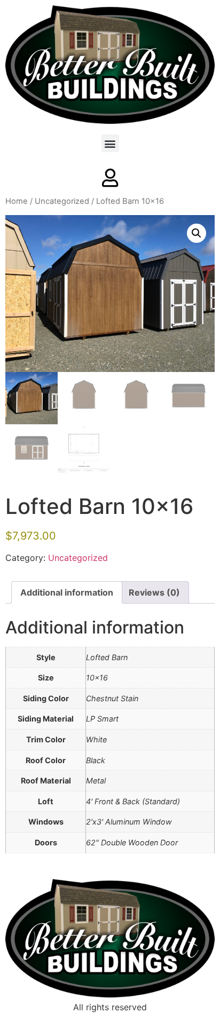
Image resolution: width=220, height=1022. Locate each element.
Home (16, 201)
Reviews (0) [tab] (154, 592)
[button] (110, 143)
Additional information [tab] (66, 592)
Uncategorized (62, 201)
